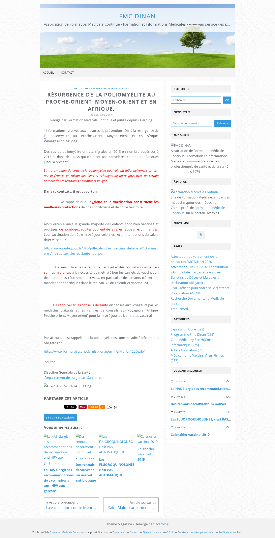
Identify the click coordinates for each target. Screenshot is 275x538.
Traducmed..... (181, 309)
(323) (187, 329)
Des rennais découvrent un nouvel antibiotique (209, 404)
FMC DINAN (137, 16)
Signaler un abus (152, 532)
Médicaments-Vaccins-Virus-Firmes (101, 88)
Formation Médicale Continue (66, 532)
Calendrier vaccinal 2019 (190, 434)
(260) (188, 350)
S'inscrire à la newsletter (60, 417)
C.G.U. (169, 532)
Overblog (162, 524)
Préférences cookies (230, 532)
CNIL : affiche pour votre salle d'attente (200, 288)
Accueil (48, 72)
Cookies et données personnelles (196, 532)
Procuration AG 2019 (186, 293)
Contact (67, 72)
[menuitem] (48, 72)
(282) (192, 334)
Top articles (119, 532)
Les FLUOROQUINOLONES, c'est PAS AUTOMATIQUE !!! (213, 419)
